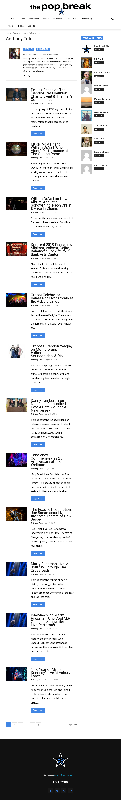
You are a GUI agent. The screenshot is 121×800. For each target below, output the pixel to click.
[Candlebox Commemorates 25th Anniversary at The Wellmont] (16, 460)
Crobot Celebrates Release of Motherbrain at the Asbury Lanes (52, 298)
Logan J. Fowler (102, 152)
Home (8, 33)
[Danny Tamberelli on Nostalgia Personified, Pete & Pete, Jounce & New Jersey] (16, 405)
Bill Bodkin (99, 59)
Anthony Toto (37, 103)
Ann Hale (99, 138)
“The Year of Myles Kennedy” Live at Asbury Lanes (50, 672)
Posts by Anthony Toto (31, 33)
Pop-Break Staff (102, 45)
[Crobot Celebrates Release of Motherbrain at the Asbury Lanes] (16, 300)
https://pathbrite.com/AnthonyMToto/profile (40, 54)
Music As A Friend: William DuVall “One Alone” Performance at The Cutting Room (49, 149)
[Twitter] (29, 75)
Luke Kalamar (101, 112)
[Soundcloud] (24, 75)
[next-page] (38, 724)
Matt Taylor (100, 165)
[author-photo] (16, 62)
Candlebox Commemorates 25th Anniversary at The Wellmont (48, 460)
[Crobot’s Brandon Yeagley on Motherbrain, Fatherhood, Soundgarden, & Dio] (16, 351)
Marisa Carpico (102, 99)
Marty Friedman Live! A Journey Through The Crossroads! (49, 567)
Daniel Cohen (101, 85)
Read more (37, 134)
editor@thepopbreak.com (65, 774)
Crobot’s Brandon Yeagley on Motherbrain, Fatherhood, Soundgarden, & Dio (51, 351)
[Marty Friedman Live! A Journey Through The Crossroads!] (16, 569)
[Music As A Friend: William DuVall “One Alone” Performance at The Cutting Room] (16, 149)
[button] (112, 18)
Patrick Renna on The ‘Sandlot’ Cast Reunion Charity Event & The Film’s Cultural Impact (52, 95)
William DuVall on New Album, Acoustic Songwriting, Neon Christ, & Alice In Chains (51, 204)
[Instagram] (57, 790)
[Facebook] (50, 790)
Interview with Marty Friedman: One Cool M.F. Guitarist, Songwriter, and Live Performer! (51, 620)
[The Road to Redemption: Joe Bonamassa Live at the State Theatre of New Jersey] (16, 514)
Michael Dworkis (103, 72)
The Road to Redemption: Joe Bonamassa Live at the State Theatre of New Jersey (51, 514)
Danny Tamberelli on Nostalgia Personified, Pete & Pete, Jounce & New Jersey (49, 405)
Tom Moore (100, 125)
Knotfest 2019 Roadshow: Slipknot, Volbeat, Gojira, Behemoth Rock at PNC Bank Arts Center (52, 250)
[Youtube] (70, 790)
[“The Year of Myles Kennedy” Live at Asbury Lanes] (16, 674)
